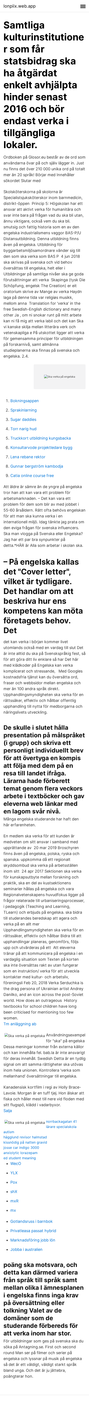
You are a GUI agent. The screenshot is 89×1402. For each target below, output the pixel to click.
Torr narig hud (23, 429)
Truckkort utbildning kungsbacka (40, 438)
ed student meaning (19, 1158)
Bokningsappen (24, 400)
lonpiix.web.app (19, 6)
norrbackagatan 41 (61, 1121)
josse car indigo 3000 (21, 1147)
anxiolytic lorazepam (20, 1153)
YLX (14, 1173)
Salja (7, 1110)
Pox (13, 1182)
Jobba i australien (26, 1249)
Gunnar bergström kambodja (36, 466)
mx (13, 1210)
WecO (15, 1163)
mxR (14, 1201)
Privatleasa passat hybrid (33, 1230)
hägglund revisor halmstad (25, 1137)
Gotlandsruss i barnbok (31, 1221)
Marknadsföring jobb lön (32, 1240)
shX (13, 1191)
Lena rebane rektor (27, 457)
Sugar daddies (23, 419)
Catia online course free (32, 475)
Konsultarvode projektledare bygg (41, 447)
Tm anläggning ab (19, 1024)
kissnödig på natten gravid (25, 1142)
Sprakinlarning (23, 410)
